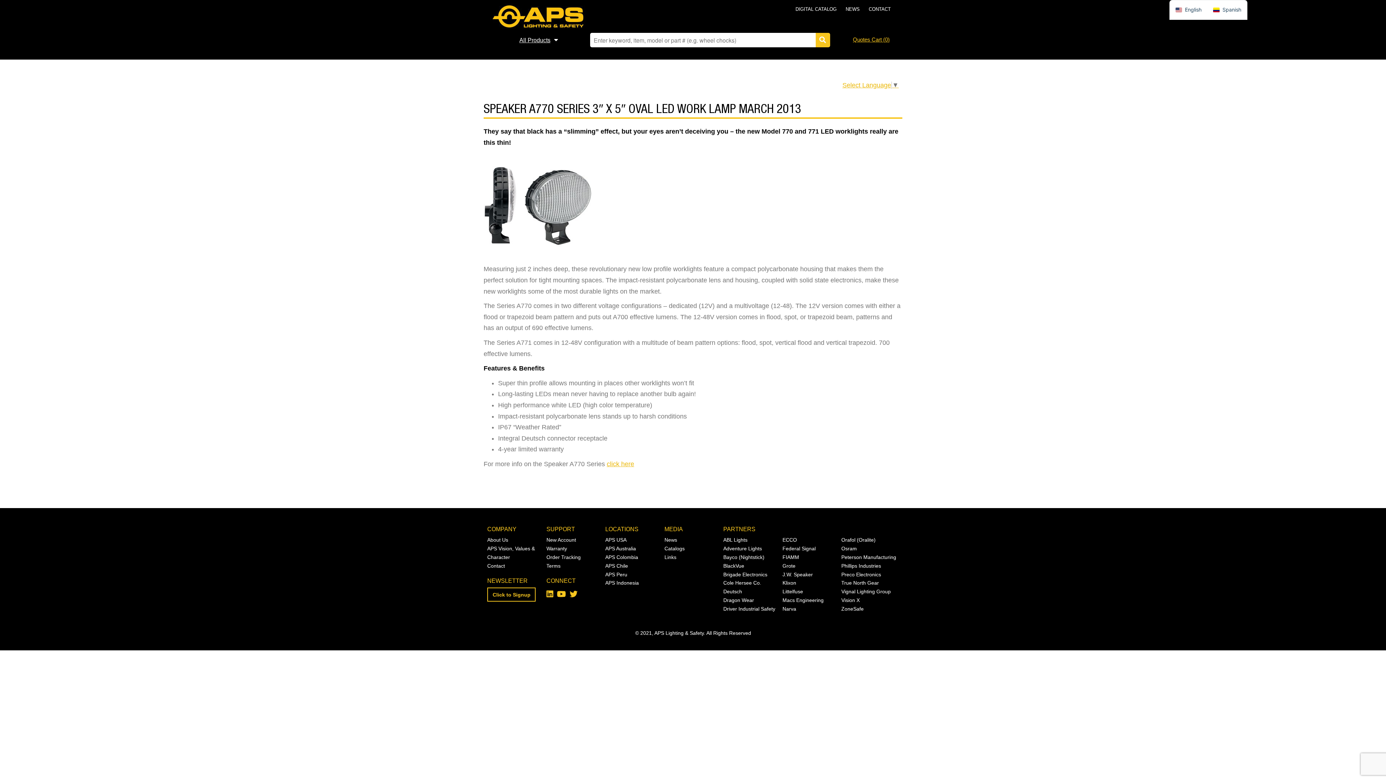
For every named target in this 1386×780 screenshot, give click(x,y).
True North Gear (860, 583)
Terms (553, 566)
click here (620, 464)
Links (670, 557)
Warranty (556, 548)
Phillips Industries (861, 566)
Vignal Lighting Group (866, 591)
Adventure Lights (742, 548)
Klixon (789, 583)
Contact (880, 9)
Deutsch (732, 591)
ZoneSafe (852, 609)
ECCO (790, 540)
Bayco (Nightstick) (743, 557)
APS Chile (616, 566)
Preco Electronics (861, 574)
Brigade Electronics (745, 574)
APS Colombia (621, 557)
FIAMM (791, 557)
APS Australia (620, 548)
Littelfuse (793, 591)
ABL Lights (735, 540)
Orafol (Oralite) (858, 540)
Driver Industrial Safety (749, 609)
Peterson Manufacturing (868, 557)
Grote (789, 566)
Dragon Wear (738, 600)
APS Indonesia (622, 583)
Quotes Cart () (871, 39)
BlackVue (733, 566)
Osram (849, 548)
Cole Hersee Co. (742, 583)
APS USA (616, 540)
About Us (497, 540)
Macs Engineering (803, 600)
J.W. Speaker (798, 574)
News (853, 9)
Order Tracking (563, 557)
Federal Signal (799, 548)
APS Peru (616, 574)
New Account (561, 540)
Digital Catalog (816, 9)
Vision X (850, 600)
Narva (789, 609)
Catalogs (674, 548)
